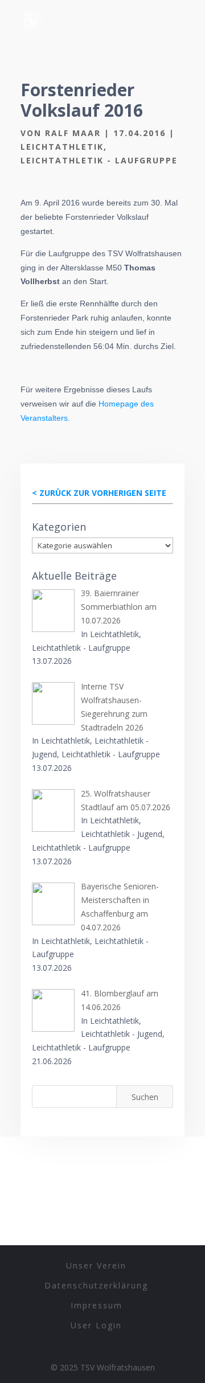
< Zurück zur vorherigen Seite (99, 492)
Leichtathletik (62, 146)
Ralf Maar (73, 133)
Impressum (96, 1305)
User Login (96, 1325)
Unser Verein (96, 1265)
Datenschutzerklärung (96, 1285)
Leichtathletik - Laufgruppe (99, 160)
